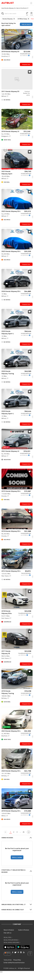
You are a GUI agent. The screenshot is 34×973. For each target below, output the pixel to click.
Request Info (26, 64)
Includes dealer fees (25, 53)
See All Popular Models (11, 940)
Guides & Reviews (23, 930)
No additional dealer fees (24, 613)
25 (23, 832)
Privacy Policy (17, 960)
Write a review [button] (17, 857)
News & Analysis (9, 930)
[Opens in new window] (9, 947)
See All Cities (8, 937)
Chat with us (7, 933)
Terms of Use (8, 960)
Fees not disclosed (26, 573)
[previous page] (5, 832)
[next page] (28, 832)
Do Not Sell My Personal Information (14, 963)
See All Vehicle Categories (12, 942)
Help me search (26, 24)
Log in (30, 954)
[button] (27, 13)
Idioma (8, 953)
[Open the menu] (31, 3)
